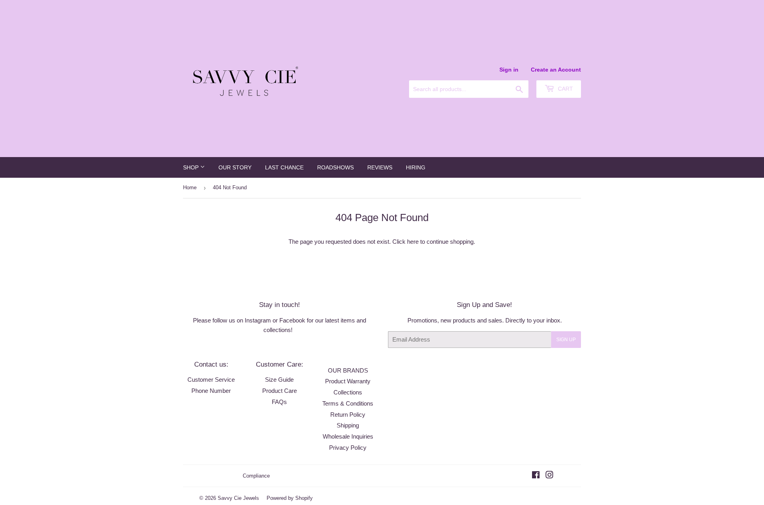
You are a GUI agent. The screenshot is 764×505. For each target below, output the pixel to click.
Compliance (256, 476)
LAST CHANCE (284, 167)
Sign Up (566, 339)
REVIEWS (379, 167)
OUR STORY (234, 167)
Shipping (348, 425)
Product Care (279, 390)
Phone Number (211, 390)
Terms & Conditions (347, 403)
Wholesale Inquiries (348, 436)
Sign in (508, 69)
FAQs (279, 401)
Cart (564, 88)
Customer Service (211, 379)
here (413, 241)
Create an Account (556, 69)
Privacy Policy (347, 447)
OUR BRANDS (348, 370)
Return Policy (347, 414)
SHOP (191, 167)
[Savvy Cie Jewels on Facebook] (536, 475)
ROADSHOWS (335, 167)
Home (190, 187)
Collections (347, 392)
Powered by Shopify (290, 498)
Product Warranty (347, 381)
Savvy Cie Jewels (238, 498)
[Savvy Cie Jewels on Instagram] (550, 475)
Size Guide (279, 379)
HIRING (415, 167)
